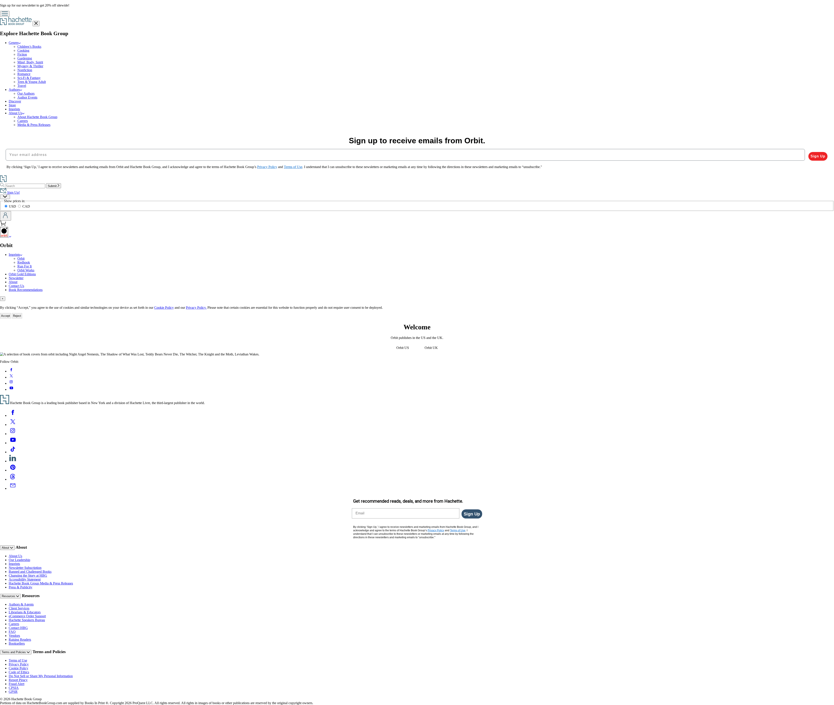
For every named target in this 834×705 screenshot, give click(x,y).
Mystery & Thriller (30, 66)
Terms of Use (18, 660)
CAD (26, 206)
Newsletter (16, 278)
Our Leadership (19, 560)
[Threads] (13, 479)
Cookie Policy (164, 307)
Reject (17, 315)
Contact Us (16, 286)
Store (12, 105)
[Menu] (5, 14)
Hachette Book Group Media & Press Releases (41, 583)
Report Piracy (18, 680)
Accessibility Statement (25, 579)
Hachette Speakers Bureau (27, 620)
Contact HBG (18, 628)
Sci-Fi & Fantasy (29, 78)
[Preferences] (5, 197)
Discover (15, 101)
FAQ (12, 632)
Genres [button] (13, 43)
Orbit (21, 258)
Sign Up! (13, 192)
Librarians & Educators (25, 612)
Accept (5, 315)
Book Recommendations (26, 290)
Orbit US (402, 348)
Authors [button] (14, 89)
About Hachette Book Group (37, 117)
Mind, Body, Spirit (30, 62)
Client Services (19, 608)
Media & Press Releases (33, 125)
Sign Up (818, 156)
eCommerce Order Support (27, 616)
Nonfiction (24, 70)
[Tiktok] (13, 452)
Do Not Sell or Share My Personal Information (41, 676)
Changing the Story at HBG (28, 575)
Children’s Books (29, 46)
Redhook (23, 262)
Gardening (24, 58)
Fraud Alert (16, 684)
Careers (22, 121)
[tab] (417, 298)
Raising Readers (20, 639)
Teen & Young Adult (31, 82)
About (13, 282)
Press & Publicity (20, 587)
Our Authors (26, 93)
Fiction (22, 54)
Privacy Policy (19, 664)
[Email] (13, 488)
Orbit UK (431, 348)
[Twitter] (13, 424)
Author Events (27, 97)
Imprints (14, 109)
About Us (15, 556)
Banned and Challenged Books (30, 571)
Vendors (14, 635)
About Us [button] (15, 113)
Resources (9, 596)
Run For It (24, 266)
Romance (23, 74)
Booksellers (17, 643)
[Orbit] (10, 236)
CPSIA (14, 688)
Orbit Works (25, 270)
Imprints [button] (14, 254)
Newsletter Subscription (25, 568)
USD (13, 206)
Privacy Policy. (196, 307)
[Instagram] (13, 434)
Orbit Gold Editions (22, 274)
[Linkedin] (13, 461)
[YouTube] (13, 443)
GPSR (13, 691)
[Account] (5, 216)
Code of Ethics (19, 672)
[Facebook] (13, 415)
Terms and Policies (14, 652)
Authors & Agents (21, 604)
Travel (21, 86)
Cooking (23, 50)
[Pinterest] (13, 470)
